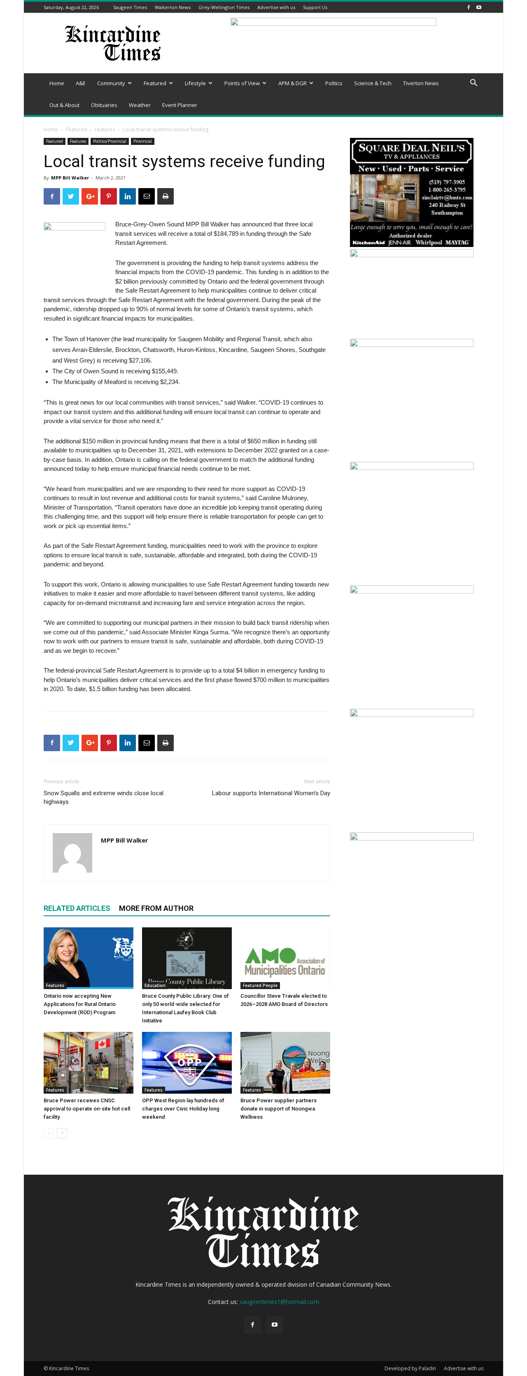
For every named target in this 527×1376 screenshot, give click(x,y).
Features (105, 129)
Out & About (64, 105)
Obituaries (104, 105)
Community (111, 83)
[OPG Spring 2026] (411, 468)
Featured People (260, 985)
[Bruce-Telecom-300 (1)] (411, 838)
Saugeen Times (130, 7)
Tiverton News (421, 83)
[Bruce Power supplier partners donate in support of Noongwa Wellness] (285, 1063)
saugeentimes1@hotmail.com (279, 1302)
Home (56, 83)
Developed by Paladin (410, 1368)
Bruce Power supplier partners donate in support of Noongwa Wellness (278, 1108)
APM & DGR (292, 83)
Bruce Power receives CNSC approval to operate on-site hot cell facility (87, 1108)
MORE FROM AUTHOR (156, 908)
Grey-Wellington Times (224, 7)
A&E (81, 83)
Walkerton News (173, 7)
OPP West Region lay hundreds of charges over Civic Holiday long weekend (183, 1108)
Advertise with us (276, 7)
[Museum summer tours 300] (411, 345)
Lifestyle (195, 83)
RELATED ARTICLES (77, 908)
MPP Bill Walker (70, 178)
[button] (473, 84)
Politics (334, 83)
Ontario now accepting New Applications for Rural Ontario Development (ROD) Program (80, 1004)
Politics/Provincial (109, 141)
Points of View (242, 83)
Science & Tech (373, 83)
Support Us (315, 7)
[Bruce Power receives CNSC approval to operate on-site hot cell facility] (88, 1063)
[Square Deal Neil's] (411, 245)
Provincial (142, 141)
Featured (155, 83)
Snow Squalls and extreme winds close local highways (103, 797)
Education (155, 985)
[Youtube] (478, 7)
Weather (140, 105)
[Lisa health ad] (411, 591)
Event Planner (179, 105)
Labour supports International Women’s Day (271, 793)
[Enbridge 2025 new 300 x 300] (411, 715)
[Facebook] (468, 7)
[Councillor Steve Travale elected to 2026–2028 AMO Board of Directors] (285, 958)
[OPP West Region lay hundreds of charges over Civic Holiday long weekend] (187, 1063)
